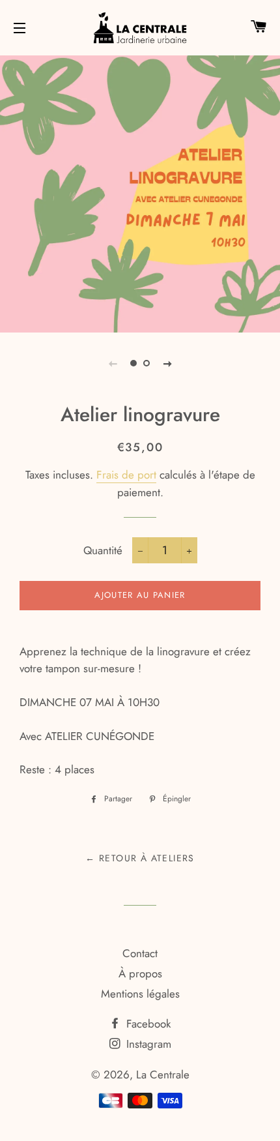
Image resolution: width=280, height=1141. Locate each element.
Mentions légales (140, 993)
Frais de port (126, 474)
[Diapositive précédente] (112, 363)
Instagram (147, 1044)
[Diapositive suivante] (167, 363)
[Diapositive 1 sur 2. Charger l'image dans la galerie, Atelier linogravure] (133, 363)
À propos (140, 973)
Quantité (102, 550)
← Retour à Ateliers (140, 858)
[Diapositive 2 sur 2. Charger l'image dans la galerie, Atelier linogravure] (146, 363)
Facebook (147, 1023)
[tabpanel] (140, 192)
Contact (140, 953)
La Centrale (162, 1074)
